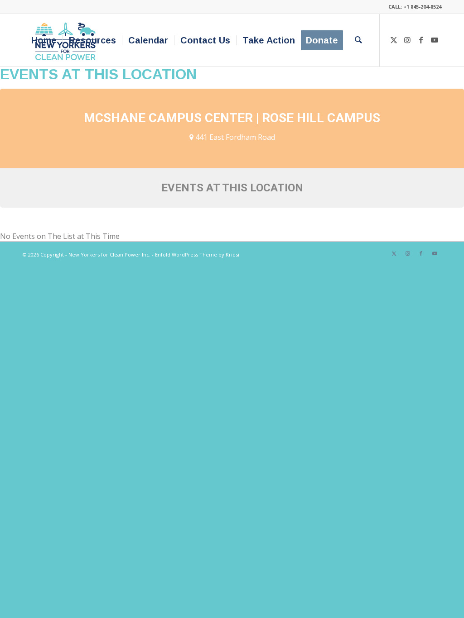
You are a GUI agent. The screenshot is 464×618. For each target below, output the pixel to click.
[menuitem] (44, 40)
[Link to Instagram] (407, 40)
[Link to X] (394, 40)
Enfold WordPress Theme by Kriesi (197, 254)
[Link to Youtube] (434, 40)
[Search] (358, 40)
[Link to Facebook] (421, 40)
